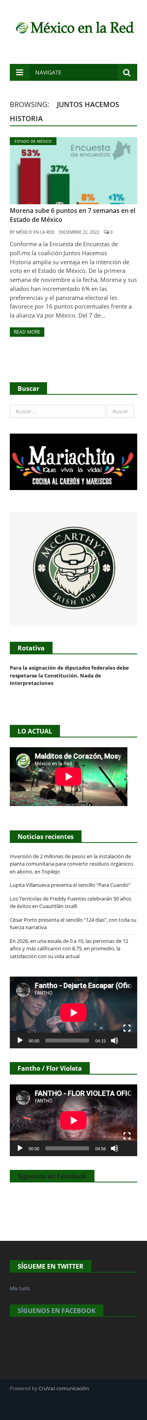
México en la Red (35, 232)
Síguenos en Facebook (52, 1176)
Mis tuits (20, 1288)
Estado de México (33, 141)
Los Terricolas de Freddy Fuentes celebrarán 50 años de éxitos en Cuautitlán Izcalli (70, 902)
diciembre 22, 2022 (79, 232)
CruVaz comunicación (64, 1388)
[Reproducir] (20, 1040)
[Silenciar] (114, 1040)
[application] (73, 1012)
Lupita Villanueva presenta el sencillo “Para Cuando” (70, 884)
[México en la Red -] (73, 26)
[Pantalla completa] (127, 1028)
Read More (27, 332)
